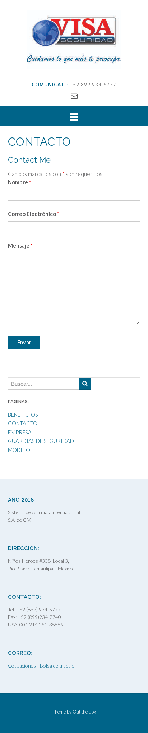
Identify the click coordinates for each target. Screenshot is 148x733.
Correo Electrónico (33, 214)
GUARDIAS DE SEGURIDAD (41, 441)
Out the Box (84, 712)
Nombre (19, 182)
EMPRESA (20, 432)
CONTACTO (22, 423)
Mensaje (20, 245)
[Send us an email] (74, 95)
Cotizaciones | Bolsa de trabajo (41, 665)
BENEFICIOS (23, 414)
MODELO (19, 450)
